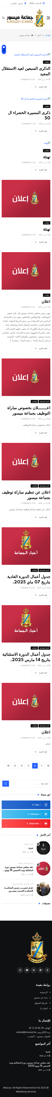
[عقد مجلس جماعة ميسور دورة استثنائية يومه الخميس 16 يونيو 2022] (43, 869)
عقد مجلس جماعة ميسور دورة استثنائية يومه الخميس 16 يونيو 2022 (19, 870)
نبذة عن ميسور (41, 997)
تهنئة (46, 157)
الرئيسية (44, 992)
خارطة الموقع (41, 1003)
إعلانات (19, 863)
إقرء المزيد (43, 87)
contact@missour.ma (26, 1032)
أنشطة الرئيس (17, 884)
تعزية (30, 848)
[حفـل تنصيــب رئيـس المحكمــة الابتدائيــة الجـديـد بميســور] (43, 889)
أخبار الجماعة (28, 844)
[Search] (3, 17)
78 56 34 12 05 (36, 1028)
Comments (26, 80)
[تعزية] (43, 848)
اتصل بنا (44, 1008)
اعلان (46, 301)
